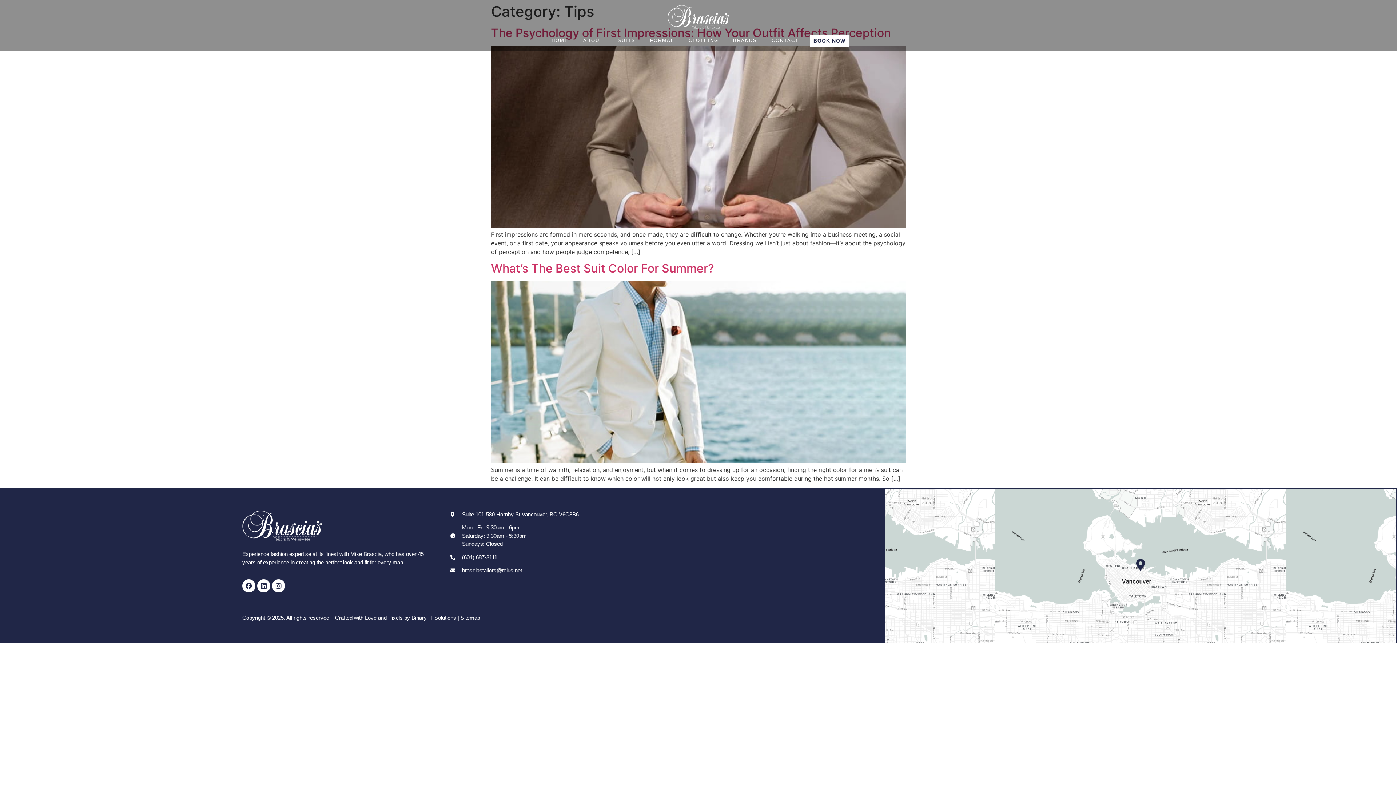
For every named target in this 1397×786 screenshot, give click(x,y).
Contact (785, 40)
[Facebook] (248, 585)
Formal (662, 40)
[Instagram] (278, 585)
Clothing (704, 40)
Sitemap (470, 618)
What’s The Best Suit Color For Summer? (602, 268)
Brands (745, 40)
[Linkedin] (263, 585)
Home (560, 40)
